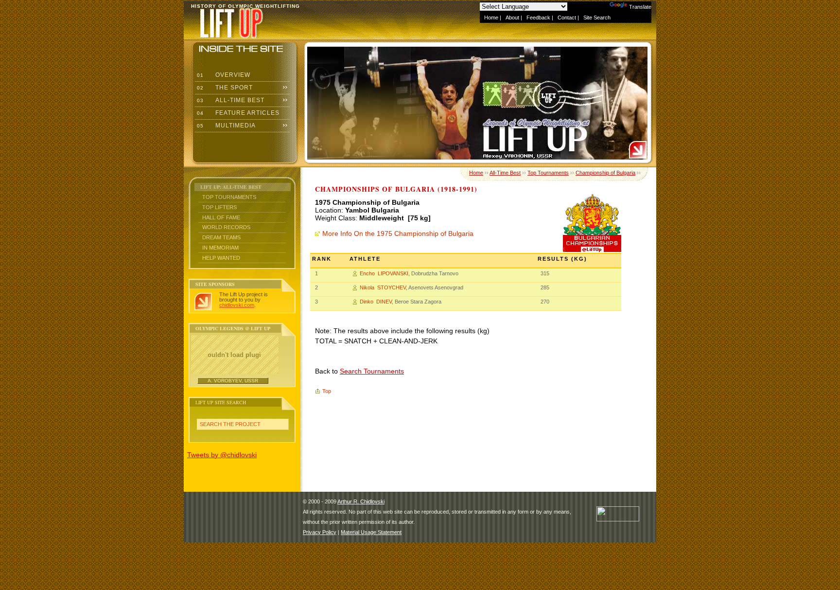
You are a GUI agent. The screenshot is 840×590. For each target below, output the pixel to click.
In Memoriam (220, 247)
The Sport (224, 87)
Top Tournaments (229, 197)
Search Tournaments (372, 371)
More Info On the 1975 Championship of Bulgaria (397, 233)
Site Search (597, 17)
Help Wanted (221, 258)
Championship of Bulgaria (605, 173)
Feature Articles (237, 112)
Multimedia (225, 125)
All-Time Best (229, 100)
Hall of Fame (221, 217)
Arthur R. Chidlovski (361, 501)
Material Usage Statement (371, 532)
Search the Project (230, 424)
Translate (640, 7)
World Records (226, 227)
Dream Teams (221, 237)
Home (491, 17)
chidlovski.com (236, 305)
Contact (567, 17)
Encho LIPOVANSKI (384, 273)
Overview (222, 75)
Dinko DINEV (376, 301)
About (512, 17)
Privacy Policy (319, 532)
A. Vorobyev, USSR (233, 380)
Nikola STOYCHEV (383, 287)
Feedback (538, 17)
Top (326, 391)
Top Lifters (219, 207)
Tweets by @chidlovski (222, 455)
